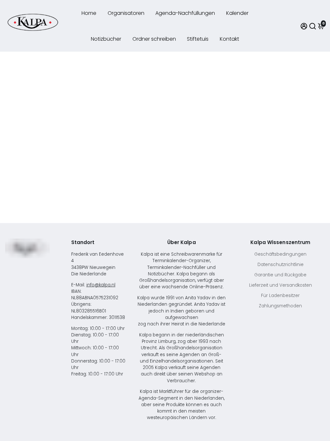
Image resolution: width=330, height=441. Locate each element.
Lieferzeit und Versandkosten (280, 285)
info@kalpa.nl (100, 285)
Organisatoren (126, 13)
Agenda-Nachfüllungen (185, 13)
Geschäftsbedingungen (280, 254)
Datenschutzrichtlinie (280, 265)
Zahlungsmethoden (280, 306)
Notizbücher (106, 39)
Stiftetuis (198, 39)
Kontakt (229, 39)
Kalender (237, 13)
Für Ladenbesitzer (280, 295)
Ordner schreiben (154, 39)
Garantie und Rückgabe (280, 275)
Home (89, 13)
